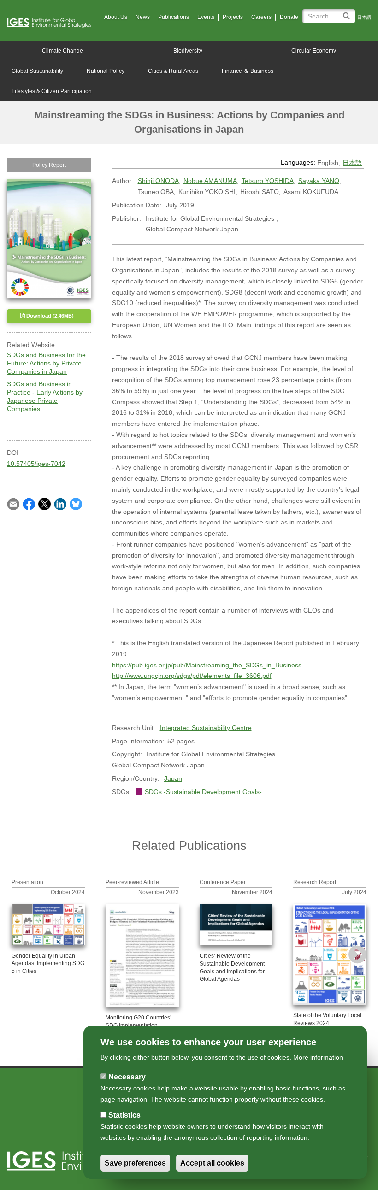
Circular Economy (313, 50)
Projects (233, 17)
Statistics (124, 1115)
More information (318, 1057)
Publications (173, 17)
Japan (173, 778)
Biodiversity (187, 50)
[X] (44, 503)
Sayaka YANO (318, 180)
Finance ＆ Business (247, 71)
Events (205, 17)
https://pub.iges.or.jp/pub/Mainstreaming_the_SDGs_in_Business (206, 665)
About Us (115, 17)
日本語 (364, 17)
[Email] (13, 503)
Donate (289, 17)
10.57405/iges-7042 (36, 463)
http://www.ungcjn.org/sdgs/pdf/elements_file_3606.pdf (192, 675)
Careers (261, 17)
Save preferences (135, 1163)
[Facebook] (29, 503)
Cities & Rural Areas (173, 71)
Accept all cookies (212, 1163)
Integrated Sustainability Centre (206, 727)
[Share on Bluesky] (76, 503)
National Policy (105, 71)
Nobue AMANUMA (210, 180)
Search (348, 12)
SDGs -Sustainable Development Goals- (203, 791)
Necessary (127, 1077)
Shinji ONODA (158, 180)
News (143, 17)
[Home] (52, 23)
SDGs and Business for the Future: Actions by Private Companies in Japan (46, 363)
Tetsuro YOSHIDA (268, 180)
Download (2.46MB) (49, 315)
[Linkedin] (60, 503)
